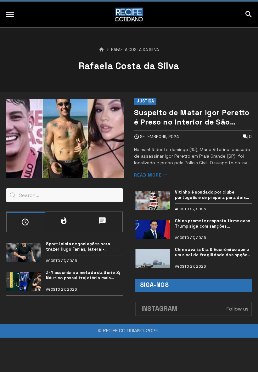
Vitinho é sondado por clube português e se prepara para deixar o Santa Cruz (213, 195)
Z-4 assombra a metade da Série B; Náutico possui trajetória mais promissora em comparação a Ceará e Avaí (83, 275)
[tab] (26, 222)
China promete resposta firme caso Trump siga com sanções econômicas (212, 223)
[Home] (101, 50)
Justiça (145, 101)
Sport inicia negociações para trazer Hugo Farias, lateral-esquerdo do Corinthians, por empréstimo (78, 246)
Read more (148, 175)
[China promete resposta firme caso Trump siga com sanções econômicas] (152, 229)
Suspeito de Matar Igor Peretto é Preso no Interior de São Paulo (192, 117)
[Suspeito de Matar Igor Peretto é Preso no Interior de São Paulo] (65, 138)
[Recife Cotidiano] (129, 14)
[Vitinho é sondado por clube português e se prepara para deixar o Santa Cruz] (152, 200)
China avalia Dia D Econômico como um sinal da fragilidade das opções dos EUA (212, 252)
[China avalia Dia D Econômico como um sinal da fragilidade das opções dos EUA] (152, 258)
